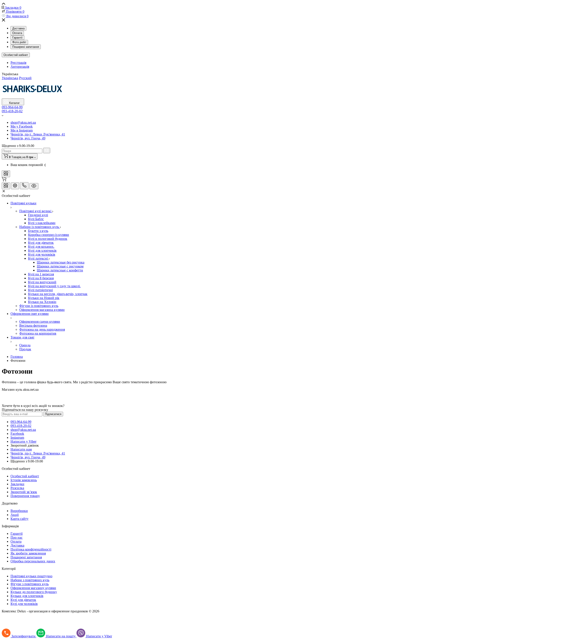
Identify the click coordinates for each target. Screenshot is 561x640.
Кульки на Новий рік (43, 298)
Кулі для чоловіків (41, 254)
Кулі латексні (38, 258)
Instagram (17, 437)
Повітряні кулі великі (35, 211)
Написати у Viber (23, 441)
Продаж (25, 349)
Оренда (24, 345)
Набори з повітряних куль (30, 580)
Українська (10, 78)
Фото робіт (19, 42)
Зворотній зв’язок (24, 492)
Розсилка (17, 488)
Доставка (18, 28)
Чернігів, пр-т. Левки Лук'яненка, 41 (38, 134)
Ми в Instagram (22, 130)
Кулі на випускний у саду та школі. (54, 286)
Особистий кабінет (16, 55)
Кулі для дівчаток (41, 242)
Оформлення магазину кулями (33, 588)
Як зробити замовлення (28, 553)
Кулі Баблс (36, 219)
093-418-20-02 (12, 111)
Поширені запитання (25, 46)
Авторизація (20, 66)
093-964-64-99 (12, 107)
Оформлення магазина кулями (42, 310)
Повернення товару (25, 496)
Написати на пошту (61, 636)
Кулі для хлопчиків (42, 250)
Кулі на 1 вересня (41, 274)
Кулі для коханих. (41, 246)
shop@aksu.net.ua (23, 122)
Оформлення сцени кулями (39, 321)
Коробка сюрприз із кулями (48, 235)
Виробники (19, 511)
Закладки (17, 484)
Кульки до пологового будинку (34, 592)
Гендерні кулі (38, 215)
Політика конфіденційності (31, 549)
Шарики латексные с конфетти (60, 270)
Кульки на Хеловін (42, 302)
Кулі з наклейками (41, 223)
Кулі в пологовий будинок (47, 239)
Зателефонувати (23, 636)
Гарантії (17, 37)
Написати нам (21, 449)
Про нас (17, 537)
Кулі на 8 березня (41, 278)
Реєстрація (18, 62)
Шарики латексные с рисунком (60, 266)
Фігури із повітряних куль (38, 306)
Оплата (17, 33)
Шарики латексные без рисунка (60, 262)
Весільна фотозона (33, 325)
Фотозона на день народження (42, 329)
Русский (25, 78)
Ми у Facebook (22, 126)
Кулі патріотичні (40, 290)
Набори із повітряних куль (39, 227)
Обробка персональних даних (33, 561)
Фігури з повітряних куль (30, 584)
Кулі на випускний (42, 282)
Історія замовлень (24, 480)
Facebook (17, 433)
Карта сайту (19, 519)
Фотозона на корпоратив (37, 333)
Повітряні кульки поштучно (31, 576)
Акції (15, 515)
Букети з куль (38, 231)
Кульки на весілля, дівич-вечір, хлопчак (57, 294)
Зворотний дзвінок (25, 445)
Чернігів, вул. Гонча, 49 (28, 138)
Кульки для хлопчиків (27, 596)
